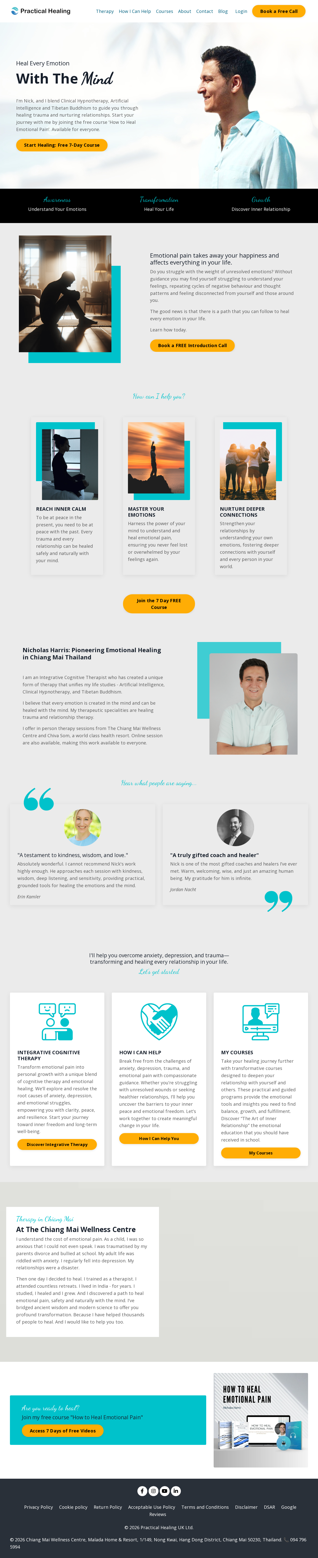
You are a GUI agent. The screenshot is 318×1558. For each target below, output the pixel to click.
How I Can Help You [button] (159, 1138)
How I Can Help (135, 11)
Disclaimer (246, 1507)
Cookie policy (73, 1507)
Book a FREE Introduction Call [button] (192, 345)
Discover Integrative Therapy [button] (57, 1144)
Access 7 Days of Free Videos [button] (63, 1431)
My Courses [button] (261, 1153)
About (184, 11)
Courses (164, 11)
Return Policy (108, 1507)
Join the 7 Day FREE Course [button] (159, 603)
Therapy (105, 11)
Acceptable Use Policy (151, 1507)
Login (241, 11)
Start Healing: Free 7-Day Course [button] (62, 145)
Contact (204, 11)
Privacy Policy (38, 1507)
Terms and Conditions (205, 1507)
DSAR (269, 1507)
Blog (223, 11)
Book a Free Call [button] (279, 11)
